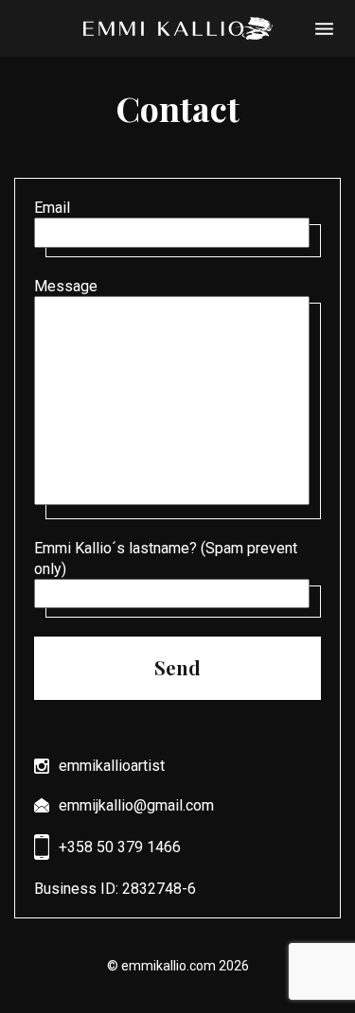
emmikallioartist (112, 766)
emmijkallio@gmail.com (136, 805)
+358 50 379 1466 (120, 847)
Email (52, 208)
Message (66, 286)
